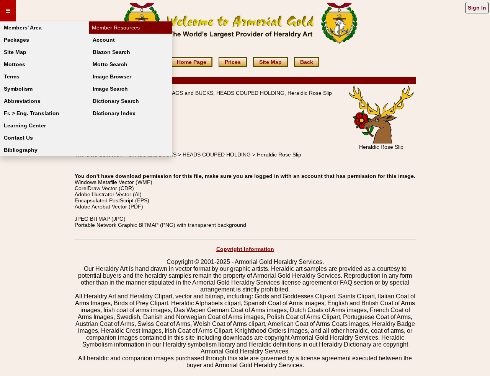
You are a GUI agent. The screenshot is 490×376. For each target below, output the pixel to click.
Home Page (191, 62)
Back (306, 62)
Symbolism (18, 89)
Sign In (477, 8)
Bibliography (21, 150)
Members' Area (23, 27)
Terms (12, 76)
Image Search (110, 89)
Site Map (15, 52)
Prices (233, 62)
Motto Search (110, 64)
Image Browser (112, 76)
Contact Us (18, 138)
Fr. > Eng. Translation (31, 113)
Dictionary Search (116, 101)
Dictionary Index (114, 113)
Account (104, 40)
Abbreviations (22, 101)
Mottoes (14, 64)
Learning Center (25, 125)
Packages (16, 40)
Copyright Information (245, 249)
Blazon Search (111, 52)
